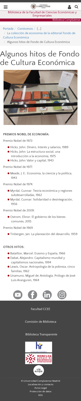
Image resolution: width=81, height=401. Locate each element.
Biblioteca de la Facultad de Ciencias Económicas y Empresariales (42, 14)
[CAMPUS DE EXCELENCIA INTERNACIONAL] (38, 358)
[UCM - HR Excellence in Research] (38, 347)
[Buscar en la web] (76, 6)
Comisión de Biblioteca (40, 321)
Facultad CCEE (40, 309)
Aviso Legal (40, 388)
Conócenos (25, 28)
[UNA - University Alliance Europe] (38, 370)
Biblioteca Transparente (41, 334)
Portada (8, 28)
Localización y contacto (40, 384)
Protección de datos (41, 391)
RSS (40, 395)
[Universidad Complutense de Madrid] (40, 6)
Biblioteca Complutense (66, 19)
